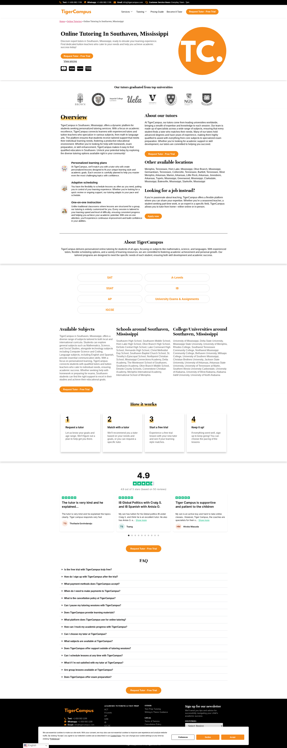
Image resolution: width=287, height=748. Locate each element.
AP (105, 716)
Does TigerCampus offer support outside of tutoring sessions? (97, 648)
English (32, 745)
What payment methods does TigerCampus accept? (92, 583)
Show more (141, 520)
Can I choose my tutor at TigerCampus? (85, 634)
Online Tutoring (74, 21)
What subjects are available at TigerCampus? (88, 641)
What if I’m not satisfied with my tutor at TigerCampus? (93, 662)
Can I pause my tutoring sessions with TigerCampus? (92, 605)
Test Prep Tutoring (153, 709)
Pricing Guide (157, 11)
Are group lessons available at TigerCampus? (88, 669)
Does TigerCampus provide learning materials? (89, 612)
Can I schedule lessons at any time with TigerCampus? (93, 655)
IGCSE (107, 726)
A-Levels (108, 713)
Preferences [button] (54, 739)
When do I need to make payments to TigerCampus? (92, 591)
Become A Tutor (174, 11)
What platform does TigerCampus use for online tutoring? (95, 619)
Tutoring (140, 11)
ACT (106, 709)
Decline (208, 737)
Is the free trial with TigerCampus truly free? (88, 569)
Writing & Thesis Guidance (156, 712)
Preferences (183, 737)
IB (105, 722)
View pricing (70, 61)
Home (62, 21)
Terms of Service (152, 721)
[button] (128, 535)
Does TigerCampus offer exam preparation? (88, 677)
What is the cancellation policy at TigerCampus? (90, 598)
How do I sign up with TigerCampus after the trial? (91, 576)
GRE (106, 719)
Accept (232, 737)
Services (125, 11)
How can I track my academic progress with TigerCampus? (95, 626)
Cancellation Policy (153, 724)
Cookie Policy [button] (115, 736)
